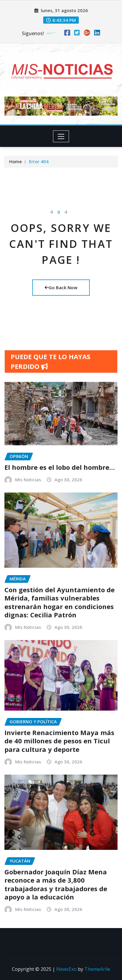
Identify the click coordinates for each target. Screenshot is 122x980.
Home (15, 161)
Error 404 (39, 161)
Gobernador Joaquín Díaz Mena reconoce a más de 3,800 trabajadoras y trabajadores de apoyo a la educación (55, 884)
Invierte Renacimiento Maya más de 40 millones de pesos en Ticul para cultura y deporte (59, 741)
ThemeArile (97, 969)
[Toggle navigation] (61, 136)
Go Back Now (63, 287)
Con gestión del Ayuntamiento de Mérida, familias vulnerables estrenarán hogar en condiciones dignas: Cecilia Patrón (59, 602)
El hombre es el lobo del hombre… (59, 467)
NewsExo (66, 969)
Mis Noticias (28, 479)
